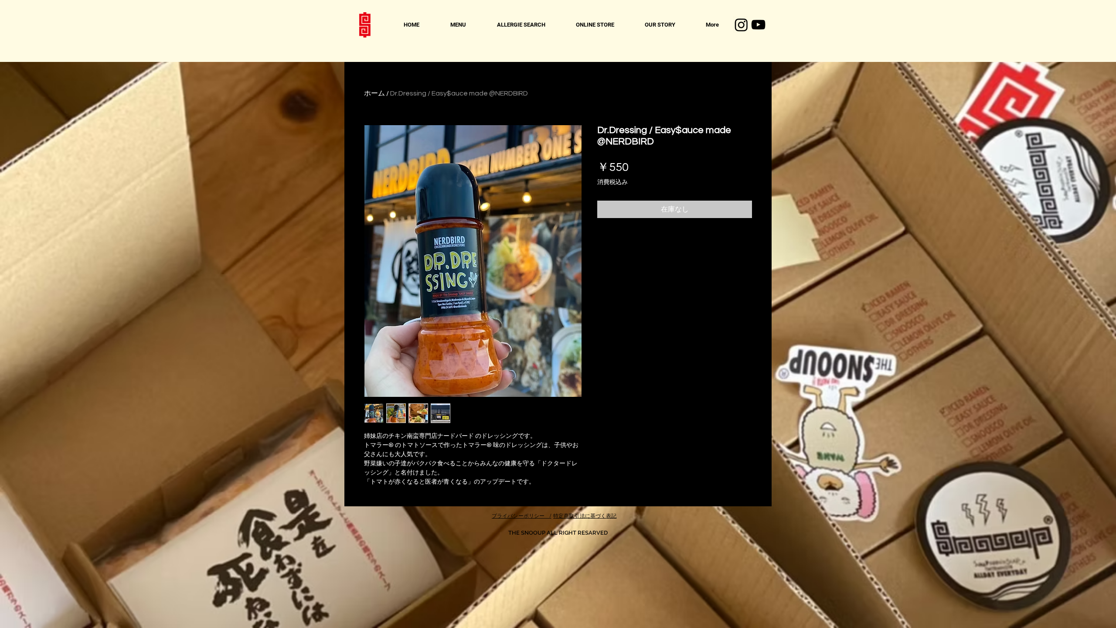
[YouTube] (758, 24)
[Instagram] (741, 24)
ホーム (374, 93)
